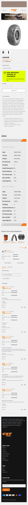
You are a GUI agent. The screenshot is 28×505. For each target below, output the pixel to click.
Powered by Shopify (12, 499)
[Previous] (3, 4)
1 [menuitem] (12, 413)
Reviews (4, 447)
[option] (14, 35)
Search (3, 450)
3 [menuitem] (15, 413)
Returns (4, 458)
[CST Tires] (14, 10)
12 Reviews (10, 59)
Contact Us (4, 452)
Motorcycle (4, 472)
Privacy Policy (5, 456)
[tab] (8, 263)
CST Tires (7, 499)
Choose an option (7, 68)
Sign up (6, 489)
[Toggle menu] (3, 10)
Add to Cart (14, 90)
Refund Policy (5, 460)
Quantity (4, 83)
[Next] (25, 4)
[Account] (21, 10)
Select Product (5, 65)
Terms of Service (6, 454)
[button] (4, 305)
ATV (3, 468)
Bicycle (3, 470)
